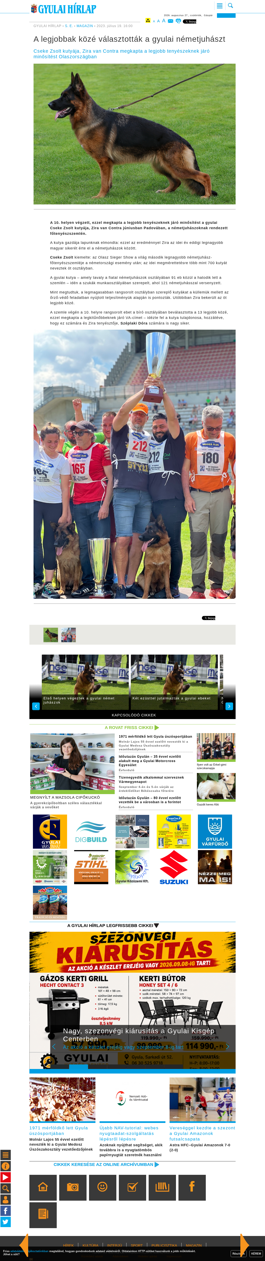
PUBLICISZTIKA (164, 1246)
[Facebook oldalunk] (192, 1193)
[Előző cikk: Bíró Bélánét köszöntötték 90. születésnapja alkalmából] (245, 1245)
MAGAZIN (85, 26)
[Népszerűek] (102, 1193)
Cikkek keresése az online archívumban (103, 1164)
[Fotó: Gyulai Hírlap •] (50, 641)
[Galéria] (73, 1193)
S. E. (69, 26)
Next (229, 1049)
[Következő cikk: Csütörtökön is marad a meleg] (24, 1245)
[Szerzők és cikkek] (43, 1221)
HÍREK (68, 1246)
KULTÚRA (90, 1246)
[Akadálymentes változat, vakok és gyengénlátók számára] (148, 21)
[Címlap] (43, 1193)
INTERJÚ (114, 1246)
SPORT (137, 1246)
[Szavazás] (132, 1193)
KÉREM (256, 1253)
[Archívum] (162, 1193)
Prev (56, 1049)
